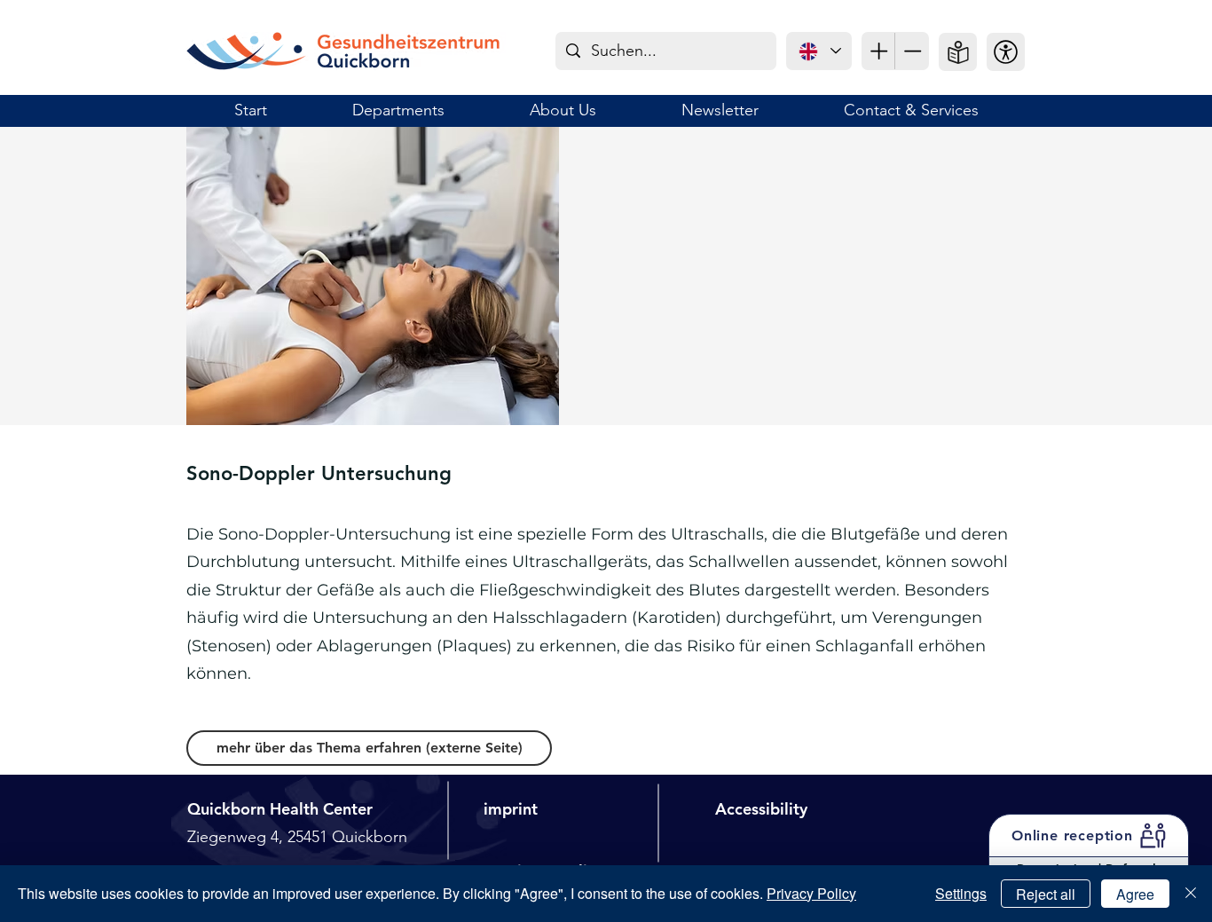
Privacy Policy (811, 893)
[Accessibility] (878, 51)
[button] (1006, 52)
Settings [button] (961, 893)
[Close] (1190, 893)
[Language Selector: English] (819, 51)
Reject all (1045, 894)
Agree (1135, 894)
